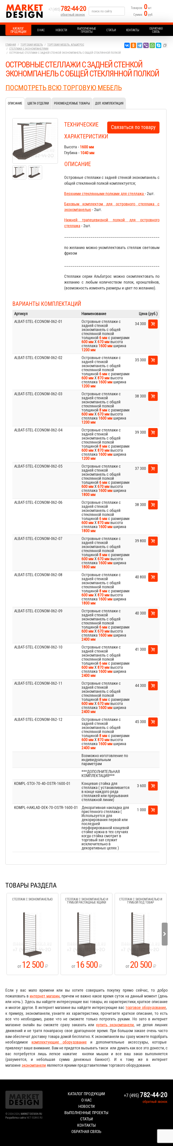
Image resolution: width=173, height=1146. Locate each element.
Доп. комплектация (109, 103)
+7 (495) (67, 9)
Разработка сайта (15, 1117)
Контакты (132, 30)
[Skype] (158, 45)
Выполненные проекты (86, 30)
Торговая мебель (31, 44)
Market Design (25, 11)
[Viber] (146, 45)
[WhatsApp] (152, 45)
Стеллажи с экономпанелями (28, 48)
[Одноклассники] (133, 45)
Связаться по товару (133, 127)
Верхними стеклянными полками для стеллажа (104, 193)
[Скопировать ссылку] (165, 45)
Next (165, 934)
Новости (61, 30)
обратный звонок (73, 15)
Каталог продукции (18, 30)
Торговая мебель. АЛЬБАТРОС (65, 44)
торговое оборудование (145, 1007)
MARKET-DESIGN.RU (31, 1113)
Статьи (111, 30)
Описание (15, 103)
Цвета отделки (38, 103)
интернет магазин (45, 996)
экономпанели (34, 1065)
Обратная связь (155, 30)
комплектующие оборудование (59, 1042)
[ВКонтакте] (127, 45)
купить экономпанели (115, 1024)
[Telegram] (139, 45)
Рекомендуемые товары (72, 103)
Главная (10, 44)
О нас (41, 30)
